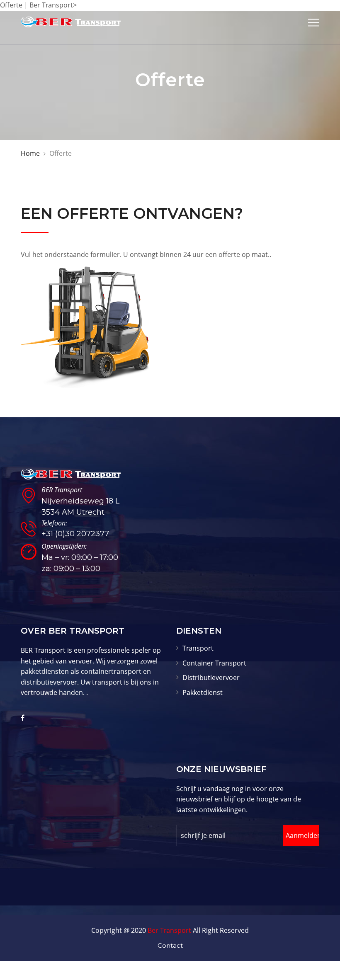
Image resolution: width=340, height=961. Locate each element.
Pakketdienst (202, 692)
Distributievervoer (211, 677)
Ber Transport (169, 930)
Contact (170, 945)
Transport (198, 648)
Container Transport (214, 663)
